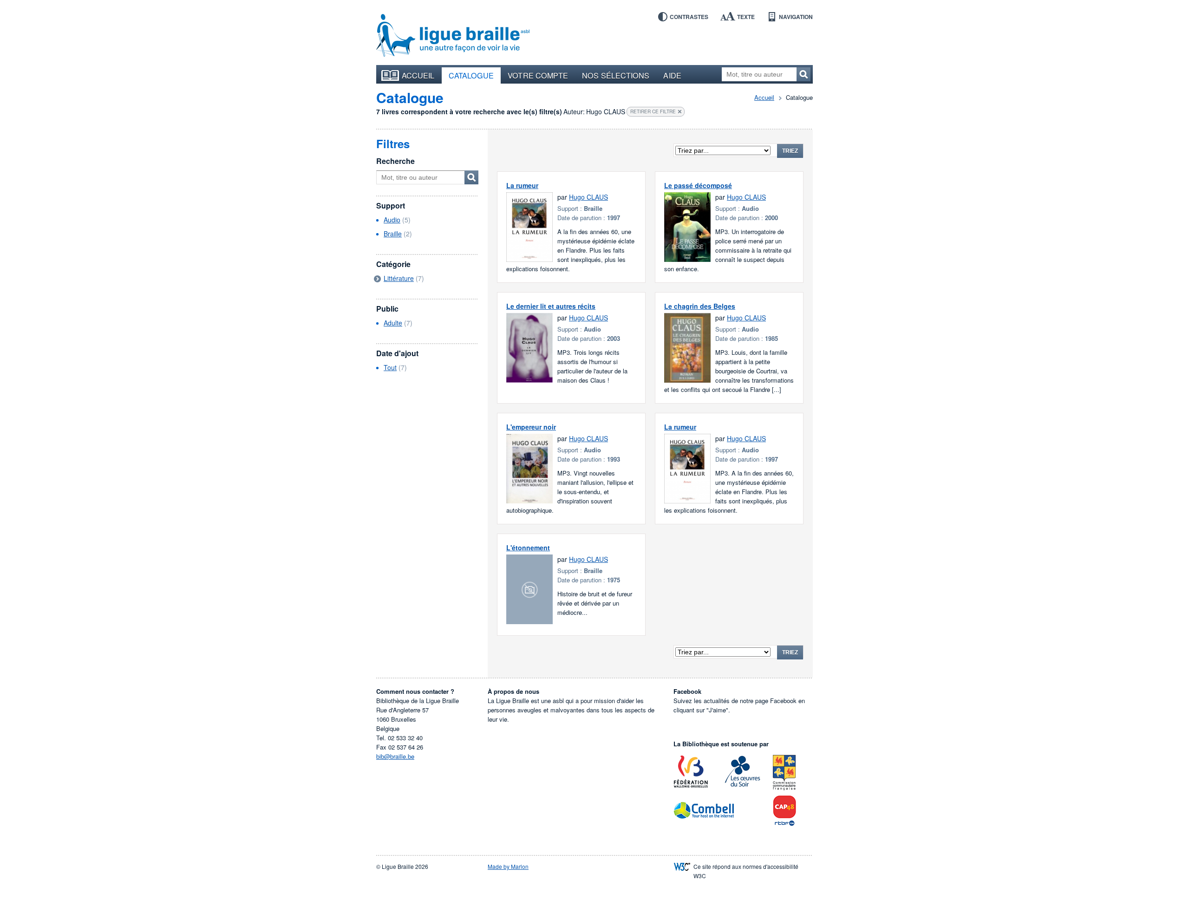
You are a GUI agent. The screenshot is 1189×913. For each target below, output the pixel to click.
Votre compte (538, 75)
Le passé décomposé (698, 185)
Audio (392, 219)
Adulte (393, 322)
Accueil (418, 75)
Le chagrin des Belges (699, 306)
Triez (790, 151)
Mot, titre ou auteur (471, 177)
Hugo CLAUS (588, 197)
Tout (390, 367)
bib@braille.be (395, 756)
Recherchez (803, 74)
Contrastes (689, 17)
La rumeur (522, 185)
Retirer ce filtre (653, 111)
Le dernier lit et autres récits (550, 306)
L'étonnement (528, 547)
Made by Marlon (508, 866)
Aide (672, 75)
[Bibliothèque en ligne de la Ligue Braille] (452, 36)
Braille (393, 233)
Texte (746, 17)
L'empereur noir (531, 426)
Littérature (399, 278)
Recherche (395, 161)
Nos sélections (615, 75)
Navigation (796, 17)
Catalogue (471, 75)
